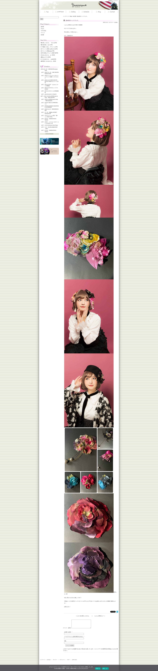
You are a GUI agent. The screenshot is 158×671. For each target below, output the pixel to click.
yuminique (49, 659)
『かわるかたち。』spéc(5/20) (48, 59)
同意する (98, 668)
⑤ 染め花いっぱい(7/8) (46, 44)
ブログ (68, 659)
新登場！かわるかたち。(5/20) (48, 61)
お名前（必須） (68, 632)
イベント (43, 32)
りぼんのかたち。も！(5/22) (48, 55)
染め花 (42, 26)
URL (65, 641)
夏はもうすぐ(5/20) (46, 57)
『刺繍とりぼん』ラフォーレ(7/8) (49, 46)
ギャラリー (55, 659)
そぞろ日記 (43, 30)
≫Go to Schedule (49, 133)
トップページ (42, 659)
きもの (42, 28)
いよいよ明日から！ (99, 616)
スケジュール (62, 659)
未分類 (115, 22)
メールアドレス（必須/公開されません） (74, 636)
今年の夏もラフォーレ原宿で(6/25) (49, 53)
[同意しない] (156, 668)
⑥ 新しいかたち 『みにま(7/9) (49, 42)
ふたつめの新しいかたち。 (83, 616)
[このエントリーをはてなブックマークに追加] (117, 612)
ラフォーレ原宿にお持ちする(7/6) (49, 49)
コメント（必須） (67, 627)
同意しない (105, 668)
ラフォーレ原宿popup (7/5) (47, 51)
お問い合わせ (74, 659)
